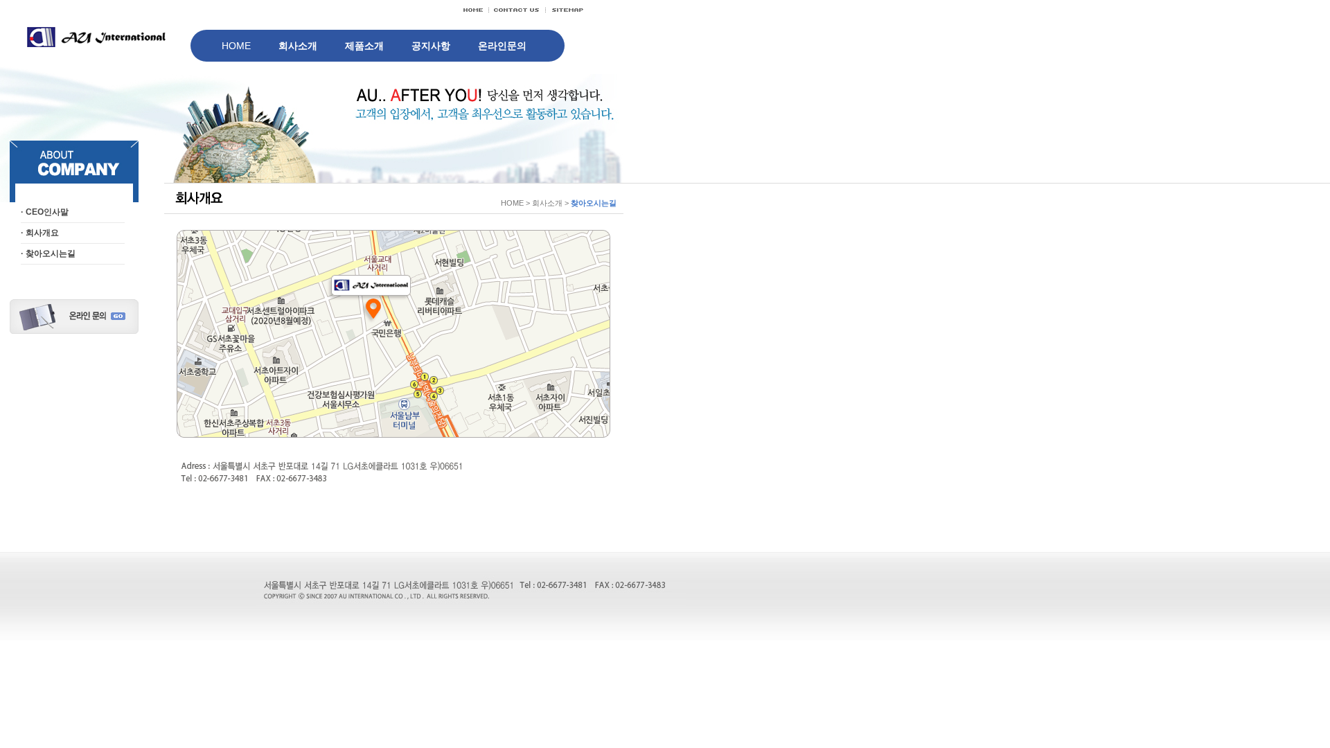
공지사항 (430, 45)
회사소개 (297, 45)
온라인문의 (502, 45)
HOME (236, 45)
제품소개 (364, 45)
